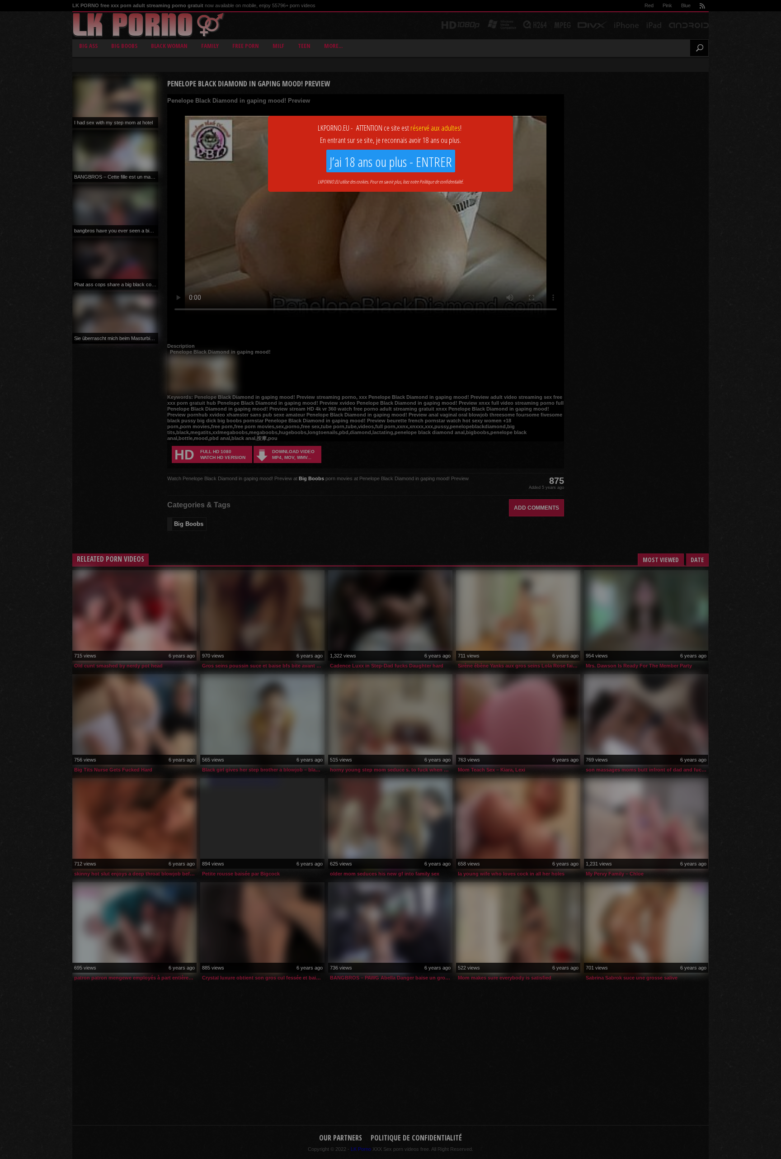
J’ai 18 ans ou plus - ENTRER (390, 161)
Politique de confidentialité (440, 181)
